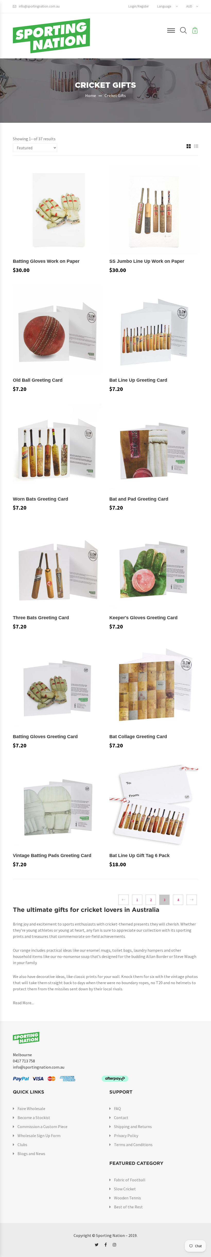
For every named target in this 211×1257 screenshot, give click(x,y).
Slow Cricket (125, 1188)
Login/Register (138, 6)
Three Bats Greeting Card (41, 617)
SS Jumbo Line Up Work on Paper (146, 261)
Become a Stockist (33, 1117)
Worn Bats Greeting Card (40, 499)
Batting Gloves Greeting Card (45, 736)
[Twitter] (97, 1244)
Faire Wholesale (31, 1108)
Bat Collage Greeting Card (138, 736)
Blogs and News (31, 1153)
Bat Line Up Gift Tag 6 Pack (139, 855)
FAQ (117, 1108)
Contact (121, 1117)
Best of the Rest (128, 1206)
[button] (167, 6)
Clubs (22, 1144)
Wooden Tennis (127, 1197)
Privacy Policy (126, 1135)
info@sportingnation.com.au (39, 6)
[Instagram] (114, 1244)
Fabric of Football (129, 1179)
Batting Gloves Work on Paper (46, 261)
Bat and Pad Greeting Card (138, 499)
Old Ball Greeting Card (38, 380)
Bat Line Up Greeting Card (138, 380)
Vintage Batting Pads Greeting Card (52, 855)
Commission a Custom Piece (42, 1126)
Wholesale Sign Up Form (38, 1135)
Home (90, 95)
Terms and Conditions (133, 1144)
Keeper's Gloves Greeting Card (143, 617)
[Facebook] (105, 1244)
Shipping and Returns (133, 1126)
